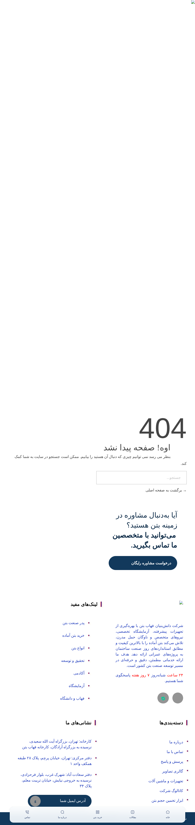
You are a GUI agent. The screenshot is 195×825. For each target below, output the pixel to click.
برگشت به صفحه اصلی (164, 490)
